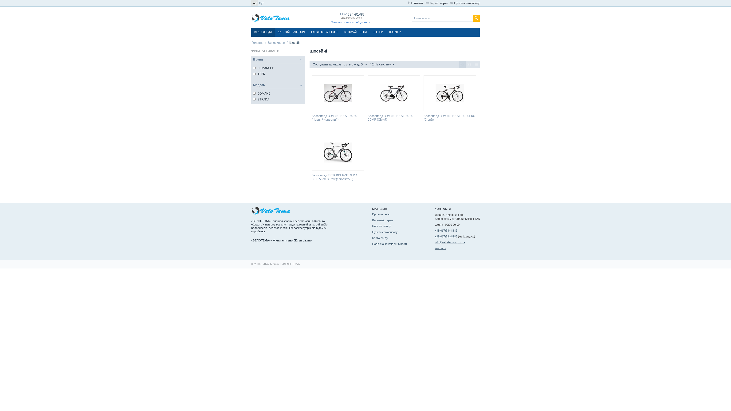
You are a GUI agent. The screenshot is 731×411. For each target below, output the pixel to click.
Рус (261, 3)
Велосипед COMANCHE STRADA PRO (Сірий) (449, 117)
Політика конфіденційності (389, 244)
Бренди (378, 32)
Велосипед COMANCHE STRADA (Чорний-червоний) (334, 117)
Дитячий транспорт (291, 32)
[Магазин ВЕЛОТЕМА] (270, 17)
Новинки (395, 32)
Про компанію (381, 214)
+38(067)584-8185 (446, 230)
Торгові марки (439, 3)
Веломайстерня (355, 32)
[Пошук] (476, 18)
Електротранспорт (324, 32)
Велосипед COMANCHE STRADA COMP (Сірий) (390, 117)
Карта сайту (380, 238)
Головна (257, 43)
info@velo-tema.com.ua (450, 242)
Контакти (417, 3)
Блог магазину (381, 226)
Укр (254, 3)
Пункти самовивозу (467, 3)
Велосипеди (263, 32)
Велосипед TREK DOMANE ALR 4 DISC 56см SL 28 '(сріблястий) (334, 177)
